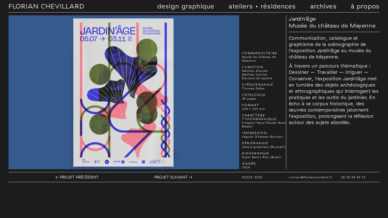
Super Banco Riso (255, 157)
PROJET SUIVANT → (173, 177)
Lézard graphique (255, 147)
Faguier (248, 137)
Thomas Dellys (253, 88)
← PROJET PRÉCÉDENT (77, 177)
